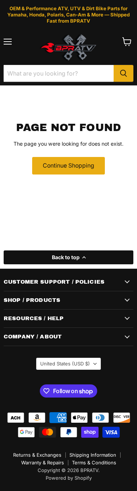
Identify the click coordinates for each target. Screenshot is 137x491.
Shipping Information (92, 455)
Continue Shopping (68, 165)
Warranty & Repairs (42, 462)
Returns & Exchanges (37, 455)
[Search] (123, 73)
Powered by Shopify (69, 478)
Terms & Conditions (94, 462)
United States (65, 364)
